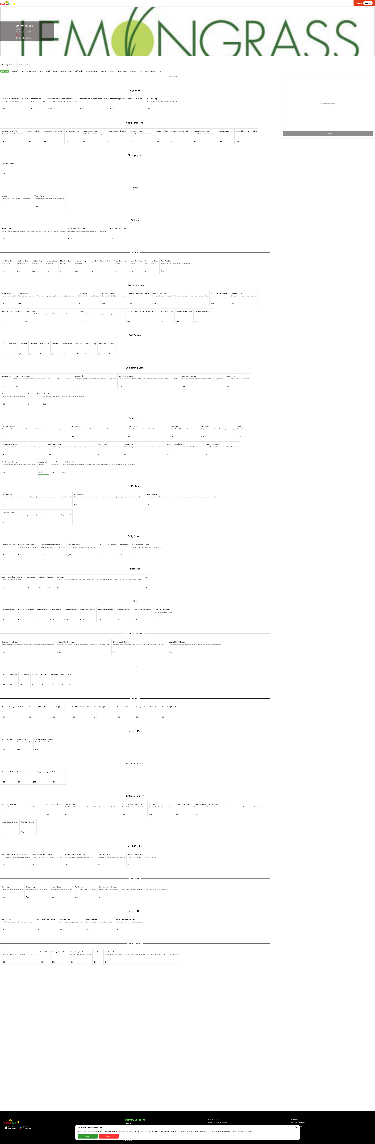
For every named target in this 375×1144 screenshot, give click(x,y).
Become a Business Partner (217, 1123)
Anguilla (128, 1124)
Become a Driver (213, 1119)
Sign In (359, 3)
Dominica (128, 1141)
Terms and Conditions (297, 1123)
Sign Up (368, 3)
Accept (88, 1136)
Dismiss (108, 1136)
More (160, 71)
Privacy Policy (294, 1119)
